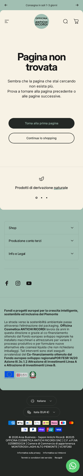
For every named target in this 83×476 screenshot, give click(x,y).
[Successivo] (77, 5)
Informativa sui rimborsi (54, 453)
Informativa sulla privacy (28, 453)
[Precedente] (6, 5)
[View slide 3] (46, 197)
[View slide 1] (36, 197)
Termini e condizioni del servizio (36, 458)
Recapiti (58, 458)
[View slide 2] (41, 197)
